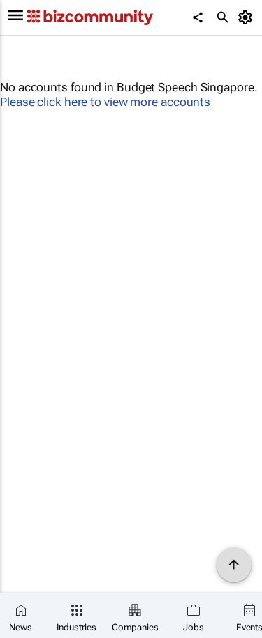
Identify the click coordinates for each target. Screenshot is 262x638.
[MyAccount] (248, 17)
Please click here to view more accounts (105, 102)
